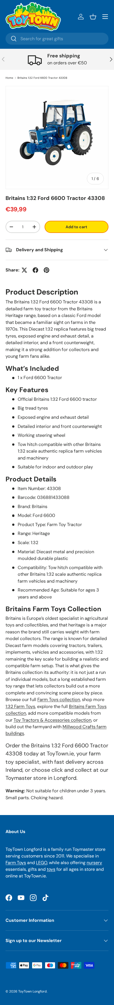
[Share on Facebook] (35, 270)
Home (9, 78)
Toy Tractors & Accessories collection (52, 720)
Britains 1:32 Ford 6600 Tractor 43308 (42, 78)
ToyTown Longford (32, 991)
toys (51, 869)
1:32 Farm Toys (20, 706)
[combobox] (57, 39)
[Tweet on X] (24, 270)
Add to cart (76, 226)
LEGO (41, 863)
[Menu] (105, 17)
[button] (93, 17)
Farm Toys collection (58, 699)
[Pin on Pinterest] (46, 270)
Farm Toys (16, 863)
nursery (94, 863)
